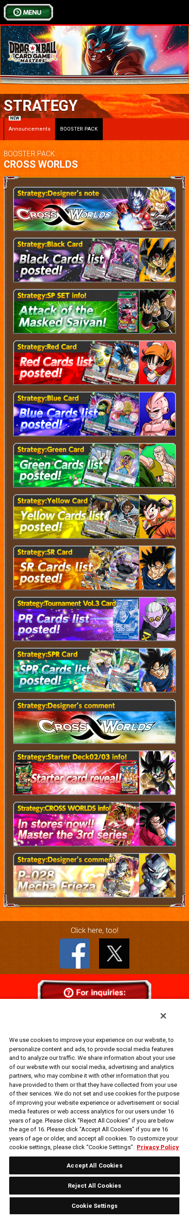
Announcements (29, 125)
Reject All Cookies (94, 1185)
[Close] (163, 1016)
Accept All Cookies (94, 1165)
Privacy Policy (158, 1147)
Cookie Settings (94, 1205)
